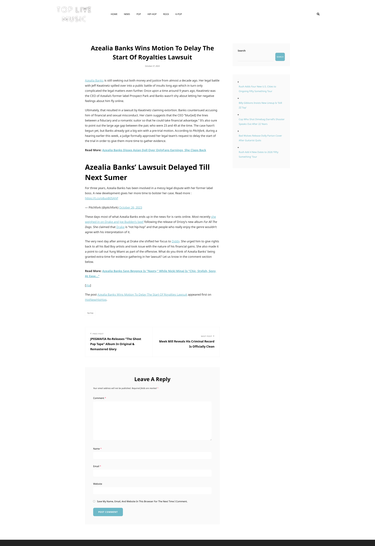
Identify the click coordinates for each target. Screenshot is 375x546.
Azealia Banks (94, 80)
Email (97, 466)
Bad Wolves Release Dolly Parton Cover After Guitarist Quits (260, 138)
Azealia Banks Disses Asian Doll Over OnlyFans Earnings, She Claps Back (154, 150)
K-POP (178, 14)
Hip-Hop (152, 14)
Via (88, 285)
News (127, 14)
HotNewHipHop (95, 300)
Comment (99, 398)
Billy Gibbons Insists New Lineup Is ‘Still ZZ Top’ (260, 105)
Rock (166, 14)
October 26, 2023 (130, 207)
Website (97, 483)
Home (114, 14)
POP (139, 14)
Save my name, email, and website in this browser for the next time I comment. (142, 501)
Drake (120, 227)
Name (97, 448)
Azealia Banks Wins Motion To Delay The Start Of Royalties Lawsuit (142, 294)
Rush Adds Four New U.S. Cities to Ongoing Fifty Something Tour (257, 89)
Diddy (175, 241)
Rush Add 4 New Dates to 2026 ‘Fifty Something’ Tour (258, 154)
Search (242, 50)
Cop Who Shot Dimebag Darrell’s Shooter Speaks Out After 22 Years (262, 122)
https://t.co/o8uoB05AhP (101, 198)
